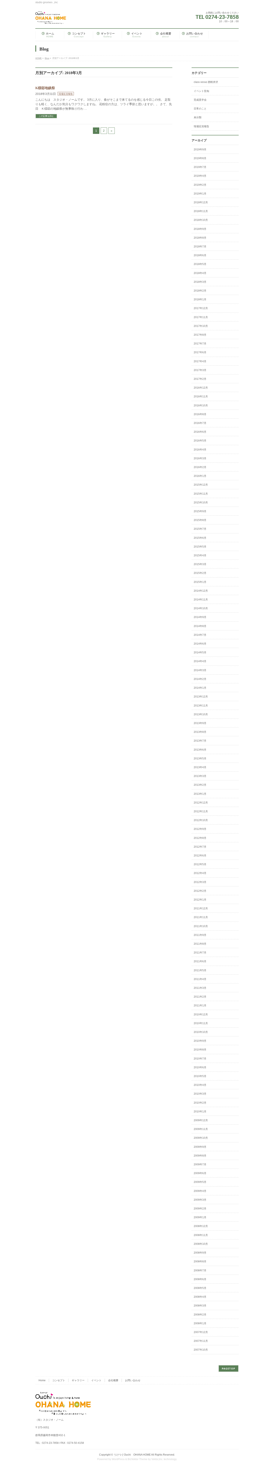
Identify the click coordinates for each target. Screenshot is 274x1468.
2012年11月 (201, 811)
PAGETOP (228, 1368)
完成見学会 (200, 99)
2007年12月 (201, 1332)
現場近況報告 (66, 94)
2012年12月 (201, 802)
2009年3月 (200, 1199)
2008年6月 (200, 1279)
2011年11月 (201, 917)
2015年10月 (201, 502)
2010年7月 (200, 1058)
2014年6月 (200, 643)
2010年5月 (200, 1076)
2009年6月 (200, 1173)
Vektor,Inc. (157, 1459)
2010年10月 (201, 1032)
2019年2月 (200, 184)
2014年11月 (201, 599)
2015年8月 (200, 520)
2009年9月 (200, 1146)
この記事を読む (46, 116)
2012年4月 (200, 873)
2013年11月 (201, 705)
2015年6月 (200, 537)
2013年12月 (201, 696)
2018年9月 (200, 228)
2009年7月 (200, 1164)
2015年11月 (201, 493)
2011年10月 (201, 926)
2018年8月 (200, 237)
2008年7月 (200, 1270)
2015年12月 (201, 484)
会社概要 (113, 1380)
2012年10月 (201, 820)
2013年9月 (200, 723)
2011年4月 (200, 979)
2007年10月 (201, 1349)
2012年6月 (200, 855)
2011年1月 (200, 1005)
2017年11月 (201, 317)
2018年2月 (200, 290)
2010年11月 (201, 1023)
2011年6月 (200, 961)
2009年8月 (200, 1155)
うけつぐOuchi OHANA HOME (132, 1454)
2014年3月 (200, 670)
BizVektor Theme (137, 1459)
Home (42, 1380)
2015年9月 (200, 511)
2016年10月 (201, 405)
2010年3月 (200, 1093)
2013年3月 (200, 776)
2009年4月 (200, 1191)
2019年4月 (200, 175)
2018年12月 (201, 202)
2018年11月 (201, 211)
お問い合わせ (132, 1380)
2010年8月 (200, 1049)
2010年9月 (200, 1040)
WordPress (118, 1459)
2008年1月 (200, 1323)
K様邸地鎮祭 (45, 88)
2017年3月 (200, 370)
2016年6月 (200, 431)
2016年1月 (200, 475)
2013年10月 (201, 714)
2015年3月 (200, 564)
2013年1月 (200, 793)
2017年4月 (200, 361)
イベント (96, 1380)
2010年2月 (200, 1102)
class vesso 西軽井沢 (206, 82)
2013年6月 (200, 749)
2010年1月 (200, 1111)
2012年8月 (200, 838)
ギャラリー (78, 1380)
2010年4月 (200, 1084)
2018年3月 (200, 281)
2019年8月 (200, 158)
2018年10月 (201, 219)
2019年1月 (200, 193)
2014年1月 (200, 687)
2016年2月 (200, 467)
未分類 (197, 117)
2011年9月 (200, 935)
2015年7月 (200, 528)
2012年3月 (200, 882)
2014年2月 (200, 679)
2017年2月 (200, 378)
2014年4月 (200, 661)
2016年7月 (200, 423)
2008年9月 (200, 1252)
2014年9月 (200, 617)
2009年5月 (200, 1182)
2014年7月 (200, 634)
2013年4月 (200, 767)
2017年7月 (200, 343)
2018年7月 (200, 246)
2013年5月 (200, 758)
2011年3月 (200, 987)
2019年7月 (200, 167)
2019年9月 (200, 149)
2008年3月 (200, 1305)
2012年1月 (200, 899)
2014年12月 (201, 590)
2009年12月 (201, 1120)
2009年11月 (201, 1129)
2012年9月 (200, 829)
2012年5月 (200, 864)
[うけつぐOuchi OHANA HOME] (50, 19)
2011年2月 (200, 996)
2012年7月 (200, 846)
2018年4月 (200, 273)
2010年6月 (200, 1067)
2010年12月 (201, 1014)
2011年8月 (200, 943)
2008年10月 (201, 1243)
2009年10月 (201, 1137)
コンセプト (58, 1380)
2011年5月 (200, 970)
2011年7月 (200, 952)
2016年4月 (200, 449)
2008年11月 (201, 1235)
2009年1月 (200, 1217)
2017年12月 (201, 308)
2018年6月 (200, 255)
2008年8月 (200, 1261)
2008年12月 (201, 1226)
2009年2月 (200, 1208)
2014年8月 (200, 626)
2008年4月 (200, 1296)
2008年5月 (200, 1288)
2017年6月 (200, 352)
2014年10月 (201, 608)
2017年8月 (200, 334)
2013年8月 (200, 731)
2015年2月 (200, 573)
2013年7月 (200, 740)
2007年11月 (201, 1340)
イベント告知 (201, 91)
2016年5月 (200, 440)
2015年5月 (200, 546)
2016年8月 (200, 414)
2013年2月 (200, 784)
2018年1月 (200, 299)
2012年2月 (200, 890)
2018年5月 (200, 264)
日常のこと (200, 108)
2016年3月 (200, 458)
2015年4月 (200, 555)
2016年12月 (201, 387)
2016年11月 (201, 396)
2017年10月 (201, 326)
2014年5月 (200, 652)
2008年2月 (200, 1314)
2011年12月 (201, 908)
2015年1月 (200, 582)
